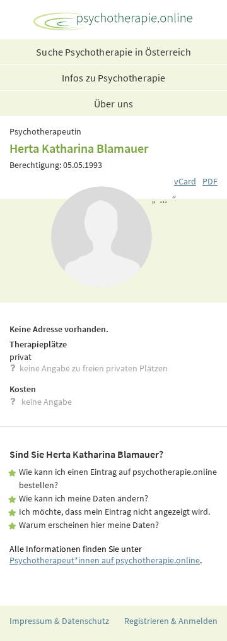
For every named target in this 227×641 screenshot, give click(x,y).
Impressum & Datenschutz (59, 620)
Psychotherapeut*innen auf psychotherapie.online (104, 560)
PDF (210, 181)
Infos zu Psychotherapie (114, 77)
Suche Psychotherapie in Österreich (113, 51)
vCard (185, 181)
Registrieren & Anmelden (171, 620)
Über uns (113, 103)
